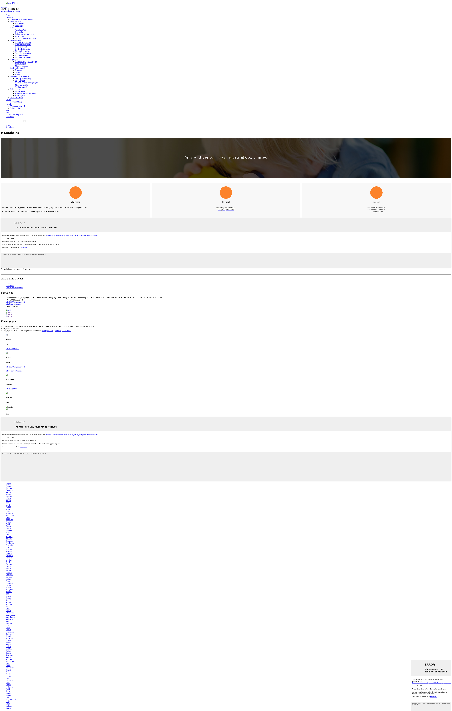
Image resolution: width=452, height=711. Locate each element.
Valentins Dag (20, 30)
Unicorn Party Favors (23, 43)
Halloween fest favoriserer (25, 34)
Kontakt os (10, 117)
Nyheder (9, 104)
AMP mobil (66, 331)
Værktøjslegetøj (21, 87)
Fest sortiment (20, 24)
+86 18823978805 (12, 349)
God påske (19, 32)
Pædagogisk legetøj (17, 68)
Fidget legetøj (15, 89)
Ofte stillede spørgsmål (14, 115)
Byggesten (19, 70)
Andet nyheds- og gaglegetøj (25, 93)
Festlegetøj (19, 26)
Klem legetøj (20, 95)
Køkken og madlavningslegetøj (26, 83)
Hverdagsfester (16, 21)
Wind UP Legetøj (16, 98)
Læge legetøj (20, 81)
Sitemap (58, 331)
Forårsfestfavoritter (22, 55)
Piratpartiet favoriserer (23, 51)
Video (8, 110)
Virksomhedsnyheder (18, 106)
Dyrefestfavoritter (21, 47)
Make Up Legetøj (21, 85)
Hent (7, 112)
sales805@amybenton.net (11, 11)
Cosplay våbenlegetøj (23, 79)
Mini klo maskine (21, 66)
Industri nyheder (16, 108)
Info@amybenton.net (13, 304)
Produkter (9, 17)
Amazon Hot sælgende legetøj (21, 19)
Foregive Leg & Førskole (19, 76)
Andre (17, 74)
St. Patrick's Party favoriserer (25, 38)
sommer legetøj (20, 64)
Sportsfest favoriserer (23, 57)
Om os (8, 100)
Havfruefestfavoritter (22, 49)
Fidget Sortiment (21, 91)
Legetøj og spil (15, 60)
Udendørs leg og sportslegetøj (26, 62)
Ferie (12, 28)
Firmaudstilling (16, 102)
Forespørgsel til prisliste (9, 329)
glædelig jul (19, 36)
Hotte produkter (47, 331)
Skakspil (18, 72)
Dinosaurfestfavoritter (23, 45)
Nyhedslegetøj (15, 40)
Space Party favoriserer (23, 53)
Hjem (8, 15)
